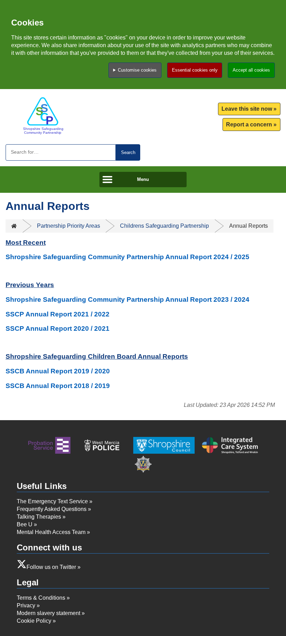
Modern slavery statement (48, 613)
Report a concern (249, 124)
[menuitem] (249, 109)
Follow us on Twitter (51, 567)
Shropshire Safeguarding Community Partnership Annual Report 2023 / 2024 (127, 299)
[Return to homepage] (43, 116)
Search (128, 152)
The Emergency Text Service (52, 501)
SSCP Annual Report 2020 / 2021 (58, 328)
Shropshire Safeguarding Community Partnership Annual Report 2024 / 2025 (127, 257)
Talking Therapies (39, 517)
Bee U (24, 524)
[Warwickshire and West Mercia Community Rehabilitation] (49, 446)
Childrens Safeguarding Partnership (164, 226)
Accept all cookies (251, 70)
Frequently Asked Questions (51, 509)
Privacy (26, 605)
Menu (143, 179)
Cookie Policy (34, 621)
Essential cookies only (195, 70)
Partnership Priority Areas (68, 226)
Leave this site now (246, 109)
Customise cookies (137, 70)
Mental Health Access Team (51, 532)
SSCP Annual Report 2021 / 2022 (58, 314)
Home (14, 226)
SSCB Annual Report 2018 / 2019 (58, 385)
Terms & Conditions (41, 598)
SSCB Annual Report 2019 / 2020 (58, 371)
